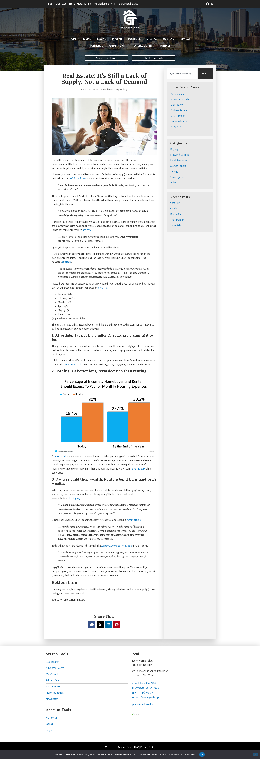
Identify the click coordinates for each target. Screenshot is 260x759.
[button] (91, 624)
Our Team (169, 39)
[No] (255, 754)
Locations (134, 39)
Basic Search (177, 94)
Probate (117, 39)
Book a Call (176, 214)
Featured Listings (143, 45)
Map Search (176, 105)
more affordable (73, 364)
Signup (50, 724)
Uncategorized (178, 177)
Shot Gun (175, 203)
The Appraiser (177, 219)
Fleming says (75, 498)
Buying (86, 39)
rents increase (138, 468)
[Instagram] (212, 4)
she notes (88, 230)
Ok (202, 754)
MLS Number (177, 116)
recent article (134, 520)
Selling (101, 39)
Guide (173, 208)
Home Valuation (179, 121)
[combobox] (182, 73)
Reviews (185, 39)
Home (73, 39)
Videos (174, 182)
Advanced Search (179, 99)
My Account (52, 717)
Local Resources (178, 160)
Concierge (96, 45)
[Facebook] (207, 4)
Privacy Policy (147, 747)
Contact (165, 45)
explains (66, 262)
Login (49, 730)
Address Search (178, 110)
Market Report (118, 45)
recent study (60, 456)
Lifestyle (152, 39)
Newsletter (176, 126)
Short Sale (175, 225)
